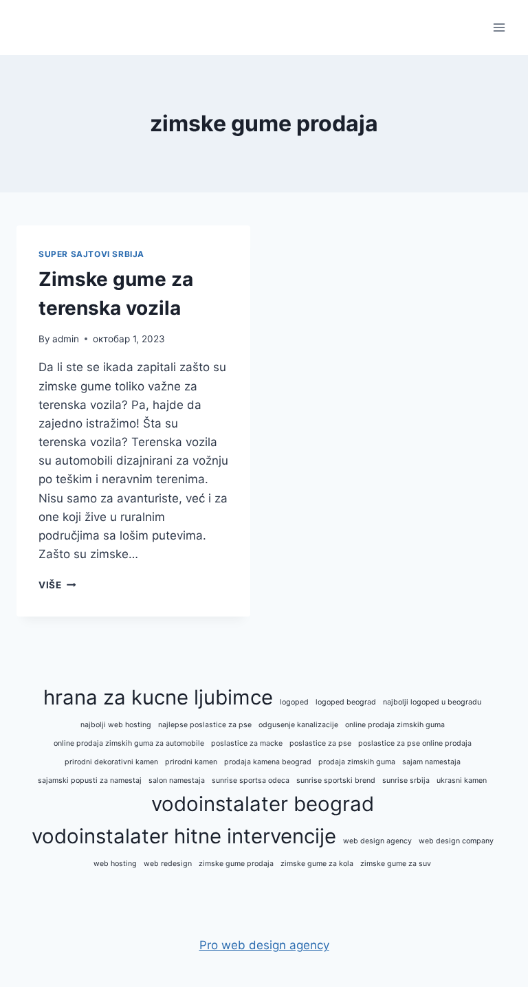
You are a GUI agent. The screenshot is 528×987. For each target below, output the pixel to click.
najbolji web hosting (115, 724)
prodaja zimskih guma (356, 761)
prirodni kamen (191, 761)
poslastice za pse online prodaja (415, 743)
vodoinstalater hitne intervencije (184, 836)
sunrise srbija (406, 780)
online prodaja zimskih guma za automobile (129, 743)
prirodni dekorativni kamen (111, 761)
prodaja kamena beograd (267, 761)
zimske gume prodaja (236, 863)
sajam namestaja (431, 761)
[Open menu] (499, 27)
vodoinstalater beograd (262, 804)
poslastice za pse (320, 743)
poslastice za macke (247, 743)
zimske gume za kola (316, 863)
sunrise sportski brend (335, 780)
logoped (294, 702)
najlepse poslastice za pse (205, 724)
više (57, 584)
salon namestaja (176, 780)
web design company (456, 840)
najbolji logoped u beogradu (432, 702)
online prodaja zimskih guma (395, 724)
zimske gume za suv (395, 863)
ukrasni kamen (462, 780)
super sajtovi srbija (91, 254)
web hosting (115, 863)
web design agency (377, 840)
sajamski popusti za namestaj (90, 780)
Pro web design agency (264, 945)
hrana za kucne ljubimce (158, 697)
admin (65, 338)
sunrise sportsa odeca (250, 780)
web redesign (168, 863)
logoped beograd (346, 702)
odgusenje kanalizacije (298, 724)
